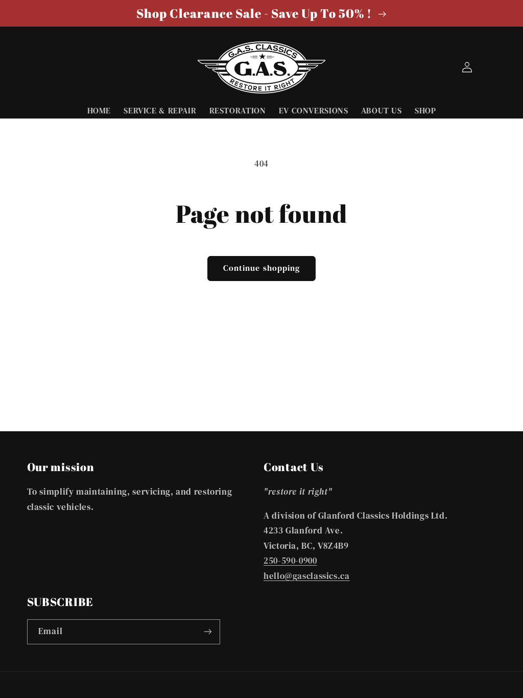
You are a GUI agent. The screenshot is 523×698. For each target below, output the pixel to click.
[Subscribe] (207, 631)
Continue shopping (261, 268)
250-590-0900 (290, 561)
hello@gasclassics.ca (307, 576)
